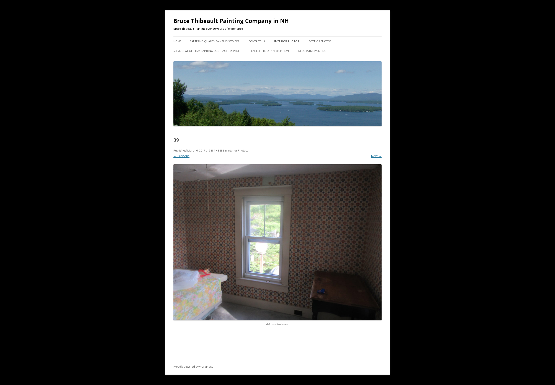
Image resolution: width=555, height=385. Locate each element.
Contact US (256, 41)
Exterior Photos (320, 41)
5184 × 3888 (216, 150)
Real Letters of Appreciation (269, 51)
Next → (376, 156)
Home (177, 41)
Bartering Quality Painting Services (214, 41)
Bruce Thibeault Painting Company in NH (231, 21)
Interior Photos (286, 41)
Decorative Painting (312, 51)
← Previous (181, 156)
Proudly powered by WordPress (193, 367)
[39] (277, 242)
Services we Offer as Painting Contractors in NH (206, 51)
